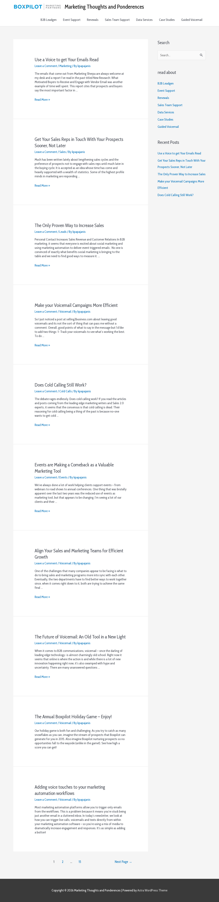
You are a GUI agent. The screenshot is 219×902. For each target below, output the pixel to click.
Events (63, 477)
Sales (62, 152)
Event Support (71, 20)
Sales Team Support (117, 20)
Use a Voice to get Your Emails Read (67, 60)
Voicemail (65, 311)
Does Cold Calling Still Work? (61, 385)
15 (80, 862)
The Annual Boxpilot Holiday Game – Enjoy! (73, 717)
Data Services (144, 20)
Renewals (92, 20)
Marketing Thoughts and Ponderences (104, 6)
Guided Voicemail (191, 20)
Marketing (65, 66)
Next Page (123, 862)
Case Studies (167, 20)
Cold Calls (65, 391)
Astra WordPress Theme (152, 890)
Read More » (42, 99)
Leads (63, 232)
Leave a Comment (46, 66)
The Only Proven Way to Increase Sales (69, 225)
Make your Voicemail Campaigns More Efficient (76, 305)
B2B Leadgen (49, 20)
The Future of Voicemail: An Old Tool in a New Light (80, 637)
